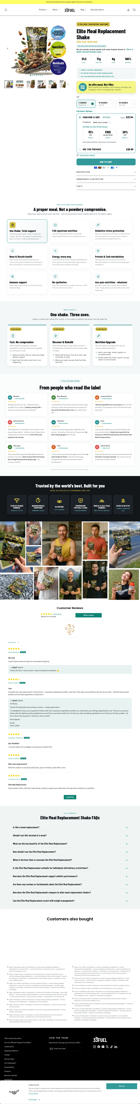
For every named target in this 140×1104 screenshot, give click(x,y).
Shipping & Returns (11, 1051)
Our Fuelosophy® (10, 1063)
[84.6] (70, 628)
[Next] (65, 48)
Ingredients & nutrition (90, 179)
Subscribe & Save (91, 117)
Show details (33, 1099)
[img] (14, 649)
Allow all (122, 1086)
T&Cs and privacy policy (12, 1038)
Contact (7, 1055)
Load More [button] (70, 797)
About (55, 10)
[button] (14, 947)
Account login (9, 1059)
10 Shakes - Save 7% (106, 104)
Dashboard (8, 1080)
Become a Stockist (10, 1075)
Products (42, 10)
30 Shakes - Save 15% (126, 104)
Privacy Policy (33, 1093)
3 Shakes (86, 104)
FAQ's (80, 186)
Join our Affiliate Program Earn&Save (17, 1042)
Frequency (87, 122)
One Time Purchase (92, 149)
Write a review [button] (88, 615)
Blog (83, 10)
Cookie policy (9, 1046)
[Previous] (7, 48)
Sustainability (9, 1067)
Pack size (106, 97)
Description (83, 172)
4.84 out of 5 (57, 614)
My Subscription (97, 10)
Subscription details (87, 155)
